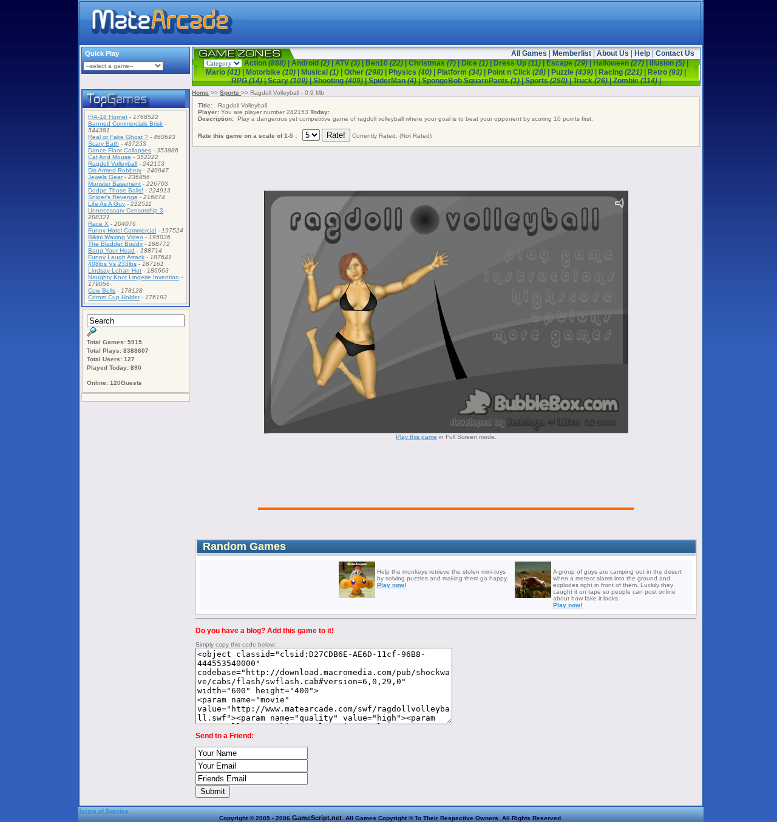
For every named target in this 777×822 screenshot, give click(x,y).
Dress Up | (520, 63)
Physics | (412, 72)
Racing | (623, 72)
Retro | (667, 72)
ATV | (350, 63)
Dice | (477, 63)
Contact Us (675, 53)
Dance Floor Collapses (119, 150)
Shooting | (340, 80)
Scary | (290, 80)
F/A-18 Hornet (107, 117)
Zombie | (637, 80)
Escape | (569, 63)
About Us (613, 53)
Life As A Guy (106, 203)
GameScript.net (317, 817)
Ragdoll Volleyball (112, 163)
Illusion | (669, 63)
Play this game (416, 436)
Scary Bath (103, 143)
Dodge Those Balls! (115, 190)
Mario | (226, 72)
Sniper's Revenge (113, 197)
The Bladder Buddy (115, 243)
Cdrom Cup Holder (114, 297)
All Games (529, 53)
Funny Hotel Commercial (122, 230)
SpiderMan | (395, 80)
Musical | (322, 72)
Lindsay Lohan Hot (114, 270)
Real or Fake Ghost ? (118, 137)
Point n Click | (519, 72)
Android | (313, 63)
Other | (366, 72)
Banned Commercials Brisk (125, 123)
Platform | (462, 72)
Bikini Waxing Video (115, 237)
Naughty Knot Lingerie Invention (133, 277)
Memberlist (571, 53)
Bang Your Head (111, 250)
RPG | (249, 80)
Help (642, 53)
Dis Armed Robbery (114, 170)
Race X (98, 223)
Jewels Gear (105, 177)
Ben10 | (387, 63)
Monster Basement (114, 183)
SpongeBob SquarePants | (473, 80)
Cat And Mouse (109, 157)
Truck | (593, 80)
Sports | (549, 80)
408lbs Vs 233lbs (112, 263)
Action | (267, 63)
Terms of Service (103, 810)
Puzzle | (575, 72)
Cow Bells (101, 290)
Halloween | (621, 63)
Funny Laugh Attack (116, 257)
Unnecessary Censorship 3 (125, 210)
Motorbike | (273, 72)
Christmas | (435, 63)
